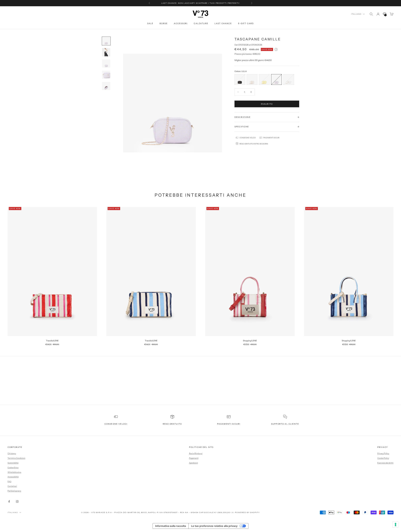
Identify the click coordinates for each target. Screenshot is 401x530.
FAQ (9, 481)
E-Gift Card (246, 23)
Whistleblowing (14, 472)
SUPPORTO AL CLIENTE (285, 424)
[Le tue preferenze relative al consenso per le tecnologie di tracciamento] (395, 524)
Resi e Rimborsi (195, 453)
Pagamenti (193, 458)
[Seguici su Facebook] (9, 501)
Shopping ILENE (250, 340)
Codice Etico (13, 467)
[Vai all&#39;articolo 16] (106, 41)
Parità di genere (14, 491)
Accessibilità (13, 477)
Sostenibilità (13, 463)
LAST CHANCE (223, 23)
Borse (164, 23)
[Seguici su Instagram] (17, 501)
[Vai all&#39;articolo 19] (106, 74)
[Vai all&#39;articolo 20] (106, 86)
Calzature (201, 23)
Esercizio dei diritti (385, 463)
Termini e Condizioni (16, 458)
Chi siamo (12, 453)
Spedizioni (193, 463)
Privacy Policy (383, 453)
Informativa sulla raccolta (170, 525)
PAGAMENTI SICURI (228, 424)
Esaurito (267, 104)
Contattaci (12, 486)
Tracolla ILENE (52, 340)
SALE (150, 23)
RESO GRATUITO (172, 424)
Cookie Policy (383, 458)
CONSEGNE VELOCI (115, 424)
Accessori (180, 23)
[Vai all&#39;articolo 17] (106, 52)
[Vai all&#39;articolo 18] (106, 63)
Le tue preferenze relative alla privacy (214, 525)
